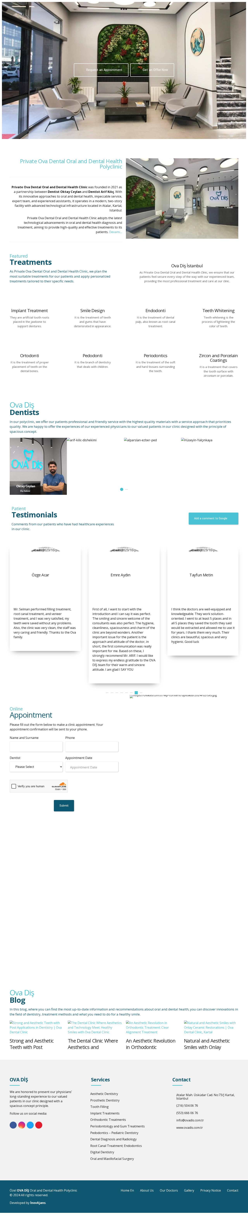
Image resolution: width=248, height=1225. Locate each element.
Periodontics (155, 356)
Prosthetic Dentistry (105, 1100)
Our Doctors (169, 1190)
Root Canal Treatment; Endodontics (116, 1146)
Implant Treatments (105, 1113)
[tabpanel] (209, 440)
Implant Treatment (29, 310)
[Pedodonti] (93, 347)
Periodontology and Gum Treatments (117, 1126)
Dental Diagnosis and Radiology (113, 1139)
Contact (232, 1190)
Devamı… (115, 232)
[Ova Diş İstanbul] (187, 258)
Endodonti (155, 310)
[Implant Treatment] (30, 302)
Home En (127, 1190)
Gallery (189, 1190)
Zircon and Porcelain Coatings (218, 358)
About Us (147, 1190)
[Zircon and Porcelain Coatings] (218, 347)
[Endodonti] (155, 302)
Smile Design (92, 310)
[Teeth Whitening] (218, 302)
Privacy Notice (210, 1190)
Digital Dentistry (102, 1152)
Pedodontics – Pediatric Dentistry (114, 1133)
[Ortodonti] (30, 347)
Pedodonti (92, 356)
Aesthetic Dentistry (104, 1094)
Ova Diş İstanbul (187, 266)
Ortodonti (29, 356)
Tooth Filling (99, 1107)
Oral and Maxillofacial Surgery (112, 1159)
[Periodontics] (155, 347)
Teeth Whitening (218, 310)
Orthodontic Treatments (108, 1120)
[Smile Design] (93, 302)
